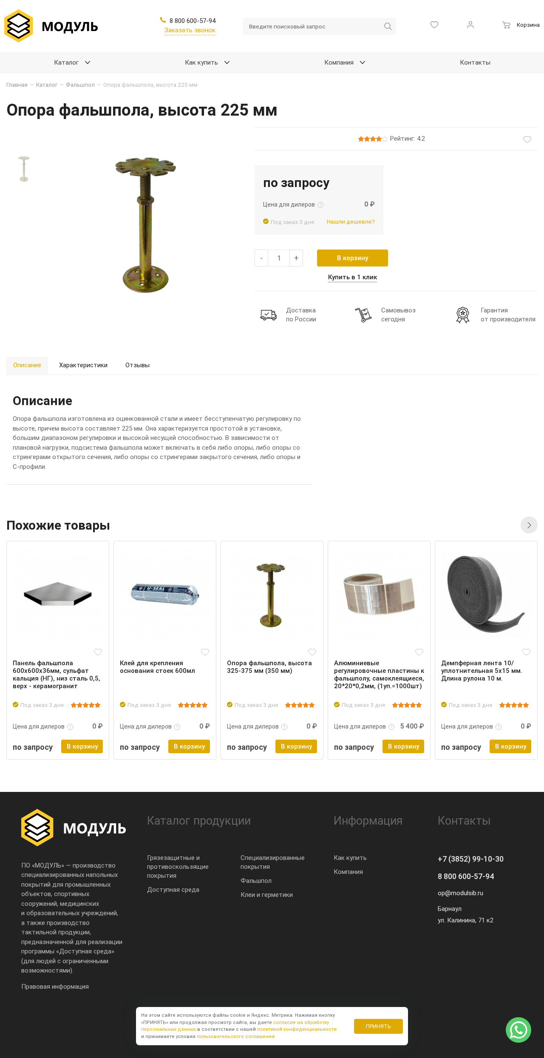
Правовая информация (55, 986)
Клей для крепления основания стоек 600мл (157, 667)
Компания (348, 872)
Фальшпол (256, 881)
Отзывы (137, 365)
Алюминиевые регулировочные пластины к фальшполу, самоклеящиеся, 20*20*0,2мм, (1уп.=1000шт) (379, 674)
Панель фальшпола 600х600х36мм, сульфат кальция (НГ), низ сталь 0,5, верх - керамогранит (56, 674)
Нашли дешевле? (351, 221)
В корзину (352, 258)
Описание (27, 365)
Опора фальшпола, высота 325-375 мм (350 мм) (269, 667)
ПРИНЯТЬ (378, 1026)
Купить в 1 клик (352, 277)
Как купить (350, 858)
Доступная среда (173, 889)
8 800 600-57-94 (466, 876)
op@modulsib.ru (460, 893)
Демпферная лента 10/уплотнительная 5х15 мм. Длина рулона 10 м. (481, 670)
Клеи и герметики (267, 895)
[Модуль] (51, 26)
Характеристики (83, 365)
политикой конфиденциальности (297, 1029)
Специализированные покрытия (273, 862)
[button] (529, 524)
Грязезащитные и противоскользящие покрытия (178, 866)
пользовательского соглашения (236, 1036)
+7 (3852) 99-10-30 (471, 858)
